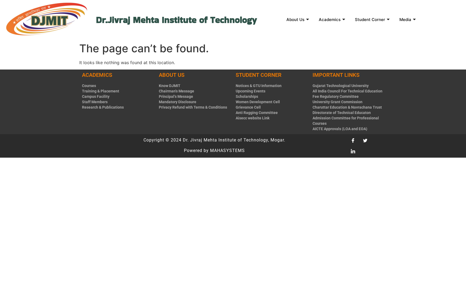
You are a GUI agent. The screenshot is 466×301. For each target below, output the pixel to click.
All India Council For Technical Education (347, 91)
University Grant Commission (337, 102)
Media (405, 19)
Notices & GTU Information (259, 86)
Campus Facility (95, 96)
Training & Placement (100, 91)
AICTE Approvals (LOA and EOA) (340, 129)
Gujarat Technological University (341, 86)
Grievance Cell (248, 107)
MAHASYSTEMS (227, 150)
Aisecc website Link (252, 118)
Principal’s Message (176, 96)
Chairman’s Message (176, 91)
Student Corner (370, 19)
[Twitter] (367, 141)
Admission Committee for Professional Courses (346, 121)
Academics (330, 19)
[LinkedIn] (355, 151)
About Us (295, 19)
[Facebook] (355, 141)
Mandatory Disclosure (177, 102)
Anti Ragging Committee (257, 112)
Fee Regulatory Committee (336, 96)
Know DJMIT (169, 86)
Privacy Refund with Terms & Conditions (193, 107)
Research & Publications (103, 107)
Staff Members (95, 102)
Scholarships (247, 96)
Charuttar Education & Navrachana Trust (347, 107)
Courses (89, 86)
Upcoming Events (250, 91)
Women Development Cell (258, 102)
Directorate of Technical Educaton (342, 112)
